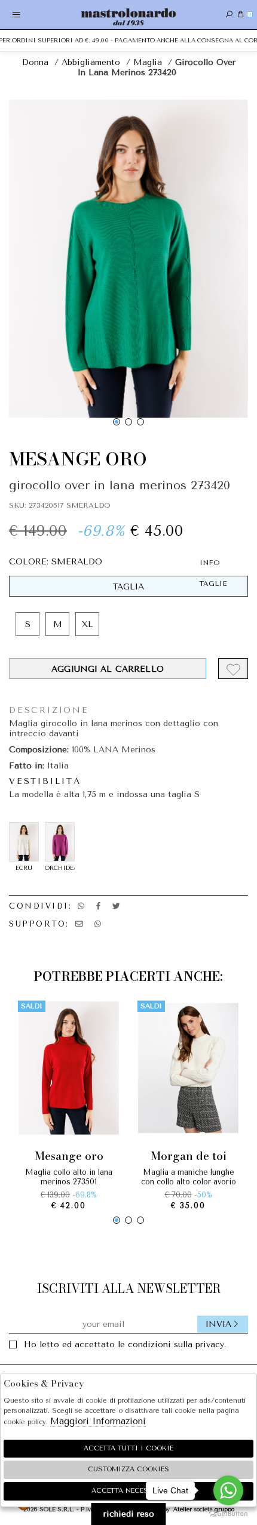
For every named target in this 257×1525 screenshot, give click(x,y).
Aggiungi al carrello (107, 669)
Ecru (24, 868)
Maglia (147, 62)
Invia (218, 1324)
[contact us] (79, 923)
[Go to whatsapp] (228, 1490)
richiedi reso (128, 1514)
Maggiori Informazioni (98, 1421)
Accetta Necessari (128, 1491)
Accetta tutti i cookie (128, 1448)
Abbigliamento (91, 62)
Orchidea (60, 868)
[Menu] (16, 14)
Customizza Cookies (128, 1469)
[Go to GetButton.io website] (228, 1513)
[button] (116, 421)
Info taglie (213, 573)
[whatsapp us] (81, 906)
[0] (240, 14)
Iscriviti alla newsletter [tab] (129, 1288)
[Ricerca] (229, 14)
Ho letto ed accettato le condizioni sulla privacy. (125, 1344)
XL (87, 624)
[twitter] (116, 906)
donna (35, 62)
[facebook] (98, 906)
